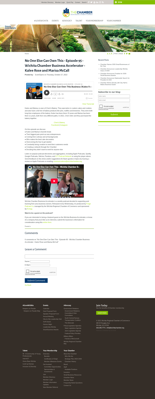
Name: (27, 261)
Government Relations (71, 308)
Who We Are (69, 356)
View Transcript (88, 104)
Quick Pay (70, 2)
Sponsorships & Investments (49, 370)
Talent (78, 21)
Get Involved (47, 364)
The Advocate (69, 323)
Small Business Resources (72, 375)
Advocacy (67, 21)
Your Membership (94, 21)
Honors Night (47, 324)
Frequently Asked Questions (73, 383)
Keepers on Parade (29, 308)
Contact (77, 2)
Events (55, 21)
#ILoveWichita (41, 21)
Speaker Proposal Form (51, 314)
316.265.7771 (100, 328)
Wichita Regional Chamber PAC (73, 343)
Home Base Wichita (29, 361)
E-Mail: (27, 265)
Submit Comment (36, 280)
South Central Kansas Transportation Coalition (73, 319)
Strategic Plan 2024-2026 (73, 359)
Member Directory (47, 2)
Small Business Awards (51, 329)
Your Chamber (114, 21)
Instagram (63, 125)
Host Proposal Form (50, 311)
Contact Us (67, 385)
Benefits (47, 356)
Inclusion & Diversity (29, 366)
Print (115, 53)
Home (27, 53)
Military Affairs (68, 336)
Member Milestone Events (53, 361)
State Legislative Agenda (73, 328)
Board (66, 364)
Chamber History (70, 361)
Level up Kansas (28, 364)
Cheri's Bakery (59, 122)
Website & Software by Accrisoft (106, 330)
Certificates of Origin (51, 359)
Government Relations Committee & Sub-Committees (72, 313)
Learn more (102, 313)
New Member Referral (50, 387)
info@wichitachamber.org (115, 328)
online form (47, 222)
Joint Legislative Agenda (73, 331)
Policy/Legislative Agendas (72, 326)
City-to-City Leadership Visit (52, 319)
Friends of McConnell (72, 338)
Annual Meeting (48, 316)
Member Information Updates (50, 383)
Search (84, 2)
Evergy (29, 209)
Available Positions (71, 369)
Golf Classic (47, 322)
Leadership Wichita (49, 327)
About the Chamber (70, 354)
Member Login (60, 2)
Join (44, 374)
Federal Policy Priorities (72, 333)
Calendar (46, 308)
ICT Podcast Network (63, 156)
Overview (46, 354)
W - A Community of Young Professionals (31, 355)
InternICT (26, 358)
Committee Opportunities (52, 367)
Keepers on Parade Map (32, 311)
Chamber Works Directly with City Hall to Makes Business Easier (113, 83)
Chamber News (69, 377)
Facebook (55, 125)
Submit (114, 114)
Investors (67, 372)
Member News (68, 380)
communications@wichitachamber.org (67, 161)
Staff (65, 367)
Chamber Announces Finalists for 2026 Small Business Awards (113, 74)
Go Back (28, 285)
